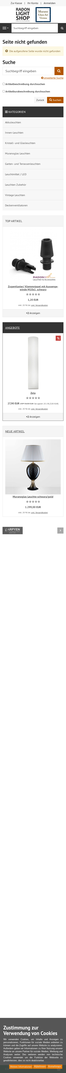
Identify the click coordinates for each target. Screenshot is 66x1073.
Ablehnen (40, 1066)
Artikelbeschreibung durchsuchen (25, 84)
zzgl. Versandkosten (39, 305)
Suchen (56, 100)
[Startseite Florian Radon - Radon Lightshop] (33, 14)
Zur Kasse (16, 3)
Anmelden (50, 3)
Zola (33, 393)
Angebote (12, 328)
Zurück (40, 100)
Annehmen (54, 1066)
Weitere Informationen (21, 1066)
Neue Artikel (15, 431)
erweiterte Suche (53, 77)
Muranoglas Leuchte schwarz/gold (33, 496)
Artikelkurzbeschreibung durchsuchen (27, 91)
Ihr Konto (32, 3)
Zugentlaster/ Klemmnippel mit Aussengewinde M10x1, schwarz (33, 288)
